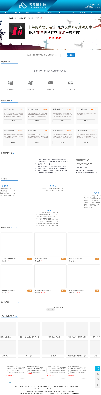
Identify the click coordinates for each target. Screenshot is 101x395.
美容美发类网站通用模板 (8, 290)
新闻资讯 (82, 12)
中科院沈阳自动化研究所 (43, 337)
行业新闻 (38, 210)
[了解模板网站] (51, 375)
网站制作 (98, 368)
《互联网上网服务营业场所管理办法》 (12, 188)
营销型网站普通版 (9, 109)
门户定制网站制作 (82, 131)
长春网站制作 (10, 89)
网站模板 (39, 12)
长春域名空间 (30, 89)
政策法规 (14, 186)
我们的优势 (10, 302)
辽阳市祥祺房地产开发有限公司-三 (68, 337)
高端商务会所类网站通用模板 (76, 290)
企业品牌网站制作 (57, 131)
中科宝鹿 (43, 356)
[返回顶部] (98, 384)
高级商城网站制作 (9, 131)
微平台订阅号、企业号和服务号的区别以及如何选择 (60, 190)
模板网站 (40, 386)
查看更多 (50, 309)
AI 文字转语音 (32, 131)
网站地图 (72, 386)
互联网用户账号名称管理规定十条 (11, 193)
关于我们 (22, 386)
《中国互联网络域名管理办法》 (10, 190)
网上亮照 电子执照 (65, 393)
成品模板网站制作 (57, 109)
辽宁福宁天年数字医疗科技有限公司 (19, 337)
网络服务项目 (8, 62)
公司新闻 (86, 193)
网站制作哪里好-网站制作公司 (82, 200)
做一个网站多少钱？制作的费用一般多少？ (36, 220)
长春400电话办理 (90, 89)
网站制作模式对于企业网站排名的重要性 (36, 225)
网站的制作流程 (78, 207)
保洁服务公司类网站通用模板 (43, 290)
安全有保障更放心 (75, 393)
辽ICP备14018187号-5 (54, 393)
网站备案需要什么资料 (80, 197)
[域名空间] (78, 363)
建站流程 (17, 12)
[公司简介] (16, 363)
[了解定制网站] (30, 374)
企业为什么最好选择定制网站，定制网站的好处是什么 (84, 199)
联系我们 (93, 12)
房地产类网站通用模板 (41, 258)
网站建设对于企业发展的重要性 (34, 218)
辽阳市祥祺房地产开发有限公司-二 (68, 356)
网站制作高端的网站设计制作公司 (82, 204)
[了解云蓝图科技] (10, 375)
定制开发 (28, 12)
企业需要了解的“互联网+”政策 (10, 192)
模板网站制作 (9, 228)
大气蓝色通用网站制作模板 (9, 258)
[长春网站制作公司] (35, 5)
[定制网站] (37, 363)
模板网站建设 (50, 89)
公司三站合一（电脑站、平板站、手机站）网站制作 (84, 195)
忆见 (13, 382)
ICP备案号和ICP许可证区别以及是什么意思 (36, 223)
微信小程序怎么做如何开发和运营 (35, 221)
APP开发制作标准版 (82, 109)
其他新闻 (62, 186)
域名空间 (50, 12)
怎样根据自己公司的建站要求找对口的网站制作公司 (84, 202)
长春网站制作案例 (9, 316)
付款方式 (66, 386)
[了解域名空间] (71, 375)
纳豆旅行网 (20, 356)
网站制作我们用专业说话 (80, 206)
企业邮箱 (71, 12)
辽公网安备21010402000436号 (40, 393)
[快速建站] (57, 363)
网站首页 (16, 386)
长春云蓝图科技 (9, 153)
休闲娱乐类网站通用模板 (75, 258)
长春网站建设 (8, 101)
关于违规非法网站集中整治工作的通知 (12, 195)
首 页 (6, 12)
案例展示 (61, 12)
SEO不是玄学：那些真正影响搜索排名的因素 (60, 188)
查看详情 (13, 120)
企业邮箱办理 (70, 89)
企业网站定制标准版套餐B (33, 109)
